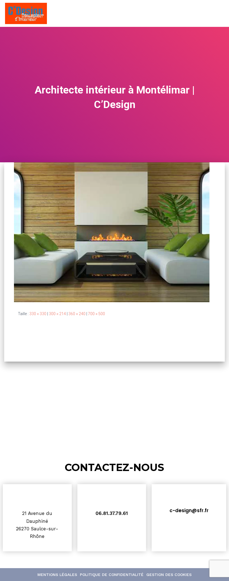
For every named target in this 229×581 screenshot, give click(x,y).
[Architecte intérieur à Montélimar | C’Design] (111, 231)
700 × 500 (96, 313)
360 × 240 (76, 313)
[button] (215, 13)
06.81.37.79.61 (112, 513)
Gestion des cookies (169, 574)
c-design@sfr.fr (189, 510)
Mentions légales (57, 574)
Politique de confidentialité (112, 574)
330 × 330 (37, 313)
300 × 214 (57, 313)
